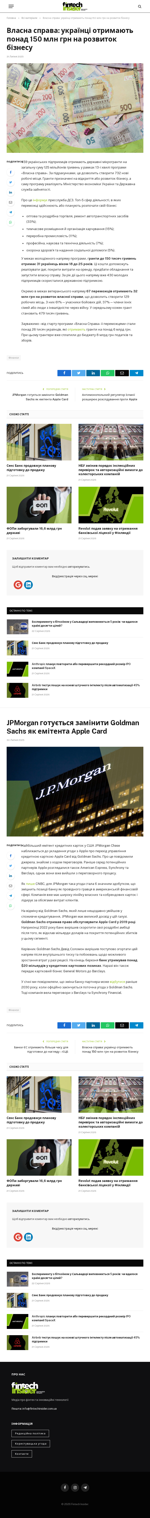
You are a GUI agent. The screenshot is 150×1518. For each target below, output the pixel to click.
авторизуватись (78, 566)
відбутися (117, 982)
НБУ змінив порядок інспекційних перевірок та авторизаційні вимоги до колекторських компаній (111, 470)
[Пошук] (139, 6)
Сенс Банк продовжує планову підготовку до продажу (31, 468)
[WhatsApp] (10, 222)
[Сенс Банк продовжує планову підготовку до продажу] (39, 442)
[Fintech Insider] (75, 6)
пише (30, 884)
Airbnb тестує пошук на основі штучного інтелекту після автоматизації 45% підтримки (86, 687)
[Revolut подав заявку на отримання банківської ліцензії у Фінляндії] (111, 505)
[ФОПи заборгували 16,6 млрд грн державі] (39, 505)
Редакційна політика (30, 1433)
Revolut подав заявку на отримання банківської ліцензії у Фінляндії (108, 531)
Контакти (22, 1453)
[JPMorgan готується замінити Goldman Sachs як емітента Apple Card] (75, 791)
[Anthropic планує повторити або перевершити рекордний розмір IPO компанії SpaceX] (17, 669)
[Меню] (11, 6)
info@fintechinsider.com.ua (39, 1408)
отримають (77, 329)
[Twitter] (10, 182)
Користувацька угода (30, 1443)
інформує (40, 200)
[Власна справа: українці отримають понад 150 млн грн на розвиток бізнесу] (75, 108)
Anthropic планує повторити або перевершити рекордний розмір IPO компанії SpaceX (81, 666)
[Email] (10, 202)
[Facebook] (10, 172)
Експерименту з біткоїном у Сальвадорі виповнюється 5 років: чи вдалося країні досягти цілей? (85, 623)
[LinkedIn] (10, 192)
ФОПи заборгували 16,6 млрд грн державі (34, 531)
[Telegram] (10, 212)
